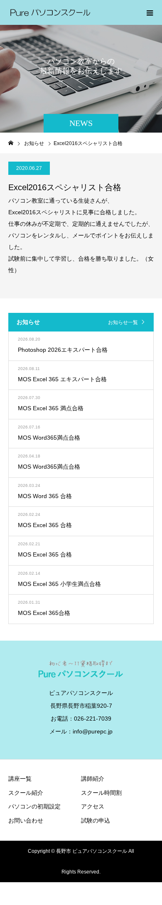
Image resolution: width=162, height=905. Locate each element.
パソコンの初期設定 (34, 806)
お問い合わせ (25, 820)
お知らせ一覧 (123, 322)
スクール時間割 (101, 792)
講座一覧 (20, 778)
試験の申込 (95, 820)
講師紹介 (92, 778)
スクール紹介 (25, 792)
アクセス (92, 806)
